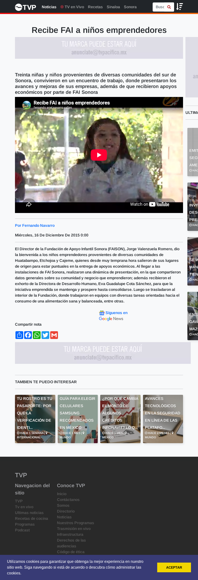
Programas (25, 524)
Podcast (22, 530)
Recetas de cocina (31, 518)
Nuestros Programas (75, 523)
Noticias (49, 7)
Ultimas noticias (29, 513)
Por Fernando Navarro (35, 225)
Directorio (66, 511)
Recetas (95, 7)
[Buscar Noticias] (169, 7)
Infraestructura (70, 534)
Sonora (130, 7)
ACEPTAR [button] (174, 567)
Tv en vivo (24, 507)
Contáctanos (68, 500)
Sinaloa (113, 7)
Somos (63, 505)
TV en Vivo (74, 7)
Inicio (61, 494)
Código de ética (71, 552)
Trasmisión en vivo (74, 529)
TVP (19, 501)
